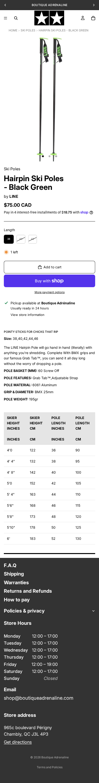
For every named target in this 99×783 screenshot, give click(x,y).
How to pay (17, 599)
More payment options (50, 292)
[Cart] (93, 18)
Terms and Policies (49, 767)
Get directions (18, 742)
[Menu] (5, 18)
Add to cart (52, 267)
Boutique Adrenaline (55, 757)
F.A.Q (10, 565)
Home (13, 30)
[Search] (16, 18)
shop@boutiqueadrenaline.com (38, 698)
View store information (27, 315)
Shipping (14, 574)
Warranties (16, 582)
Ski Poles (28, 30)
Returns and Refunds (28, 591)
